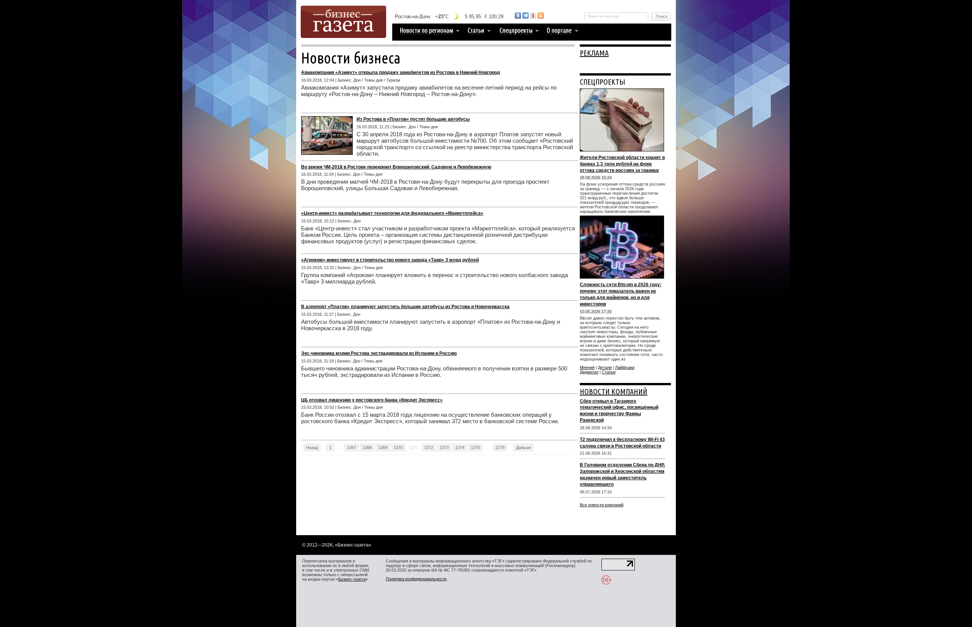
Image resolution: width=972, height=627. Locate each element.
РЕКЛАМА (594, 53)
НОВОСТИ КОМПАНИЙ (613, 391)
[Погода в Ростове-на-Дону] (450, 16)
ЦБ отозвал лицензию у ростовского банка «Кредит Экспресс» (372, 400)
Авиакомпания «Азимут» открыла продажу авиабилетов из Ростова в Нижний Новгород (400, 72)
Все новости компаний (601, 505)
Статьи (608, 372)
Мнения (587, 367)
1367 (351, 447)
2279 (500, 447)
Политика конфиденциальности (416, 579)
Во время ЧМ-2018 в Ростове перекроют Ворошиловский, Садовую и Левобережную (396, 167)
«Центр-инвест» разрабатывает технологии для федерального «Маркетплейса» (392, 213)
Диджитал (589, 372)
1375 (475, 447)
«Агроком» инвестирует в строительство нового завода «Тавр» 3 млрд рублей (390, 260)
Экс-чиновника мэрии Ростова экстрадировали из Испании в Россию (379, 353)
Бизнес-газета (352, 579)
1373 (444, 447)
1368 (367, 447)
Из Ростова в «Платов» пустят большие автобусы (413, 119)
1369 (382, 447)
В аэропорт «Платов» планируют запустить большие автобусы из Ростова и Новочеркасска (405, 306)
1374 (459, 447)
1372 (428, 447)
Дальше (523, 447)
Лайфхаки (624, 367)
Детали (605, 367)
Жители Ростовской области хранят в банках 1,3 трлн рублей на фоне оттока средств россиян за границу (622, 164)
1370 (398, 447)
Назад (312, 447)
